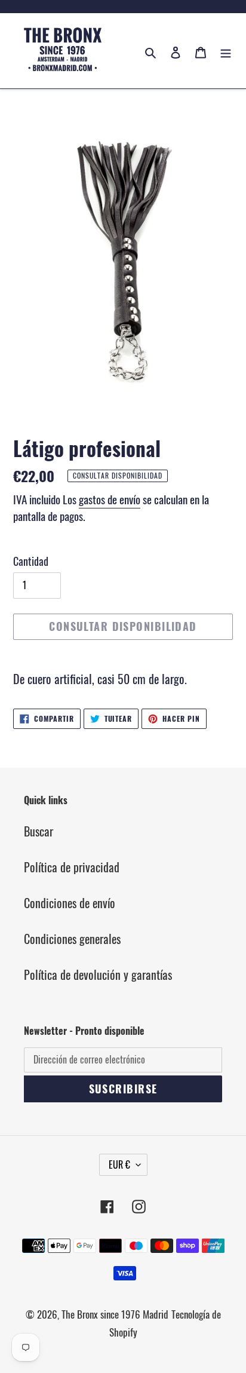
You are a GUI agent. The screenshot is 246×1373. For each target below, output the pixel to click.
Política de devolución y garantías (98, 974)
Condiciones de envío (69, 903)
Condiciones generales (72, 939)
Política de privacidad (71, 867)
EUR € (119, 1164)
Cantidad (30, 561)
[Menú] (225, 51)
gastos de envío (109, 499)
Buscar (38, 831)
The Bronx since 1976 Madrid (114, 1314)
